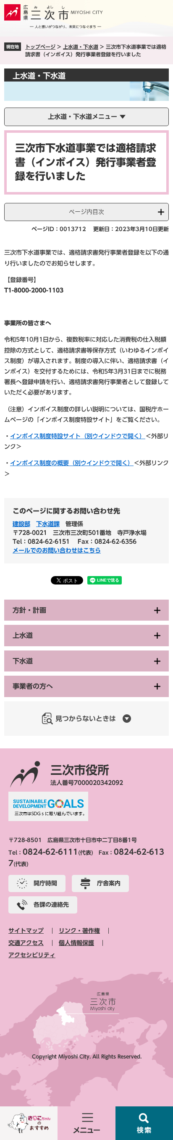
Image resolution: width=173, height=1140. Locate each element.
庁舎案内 (109, 883)
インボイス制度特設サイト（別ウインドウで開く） (77, 436)
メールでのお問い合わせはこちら (57, 550)
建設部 (21, 524)
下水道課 (48, 524)
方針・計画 (29, 610)
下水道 (23, 661)
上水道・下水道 (80, 46)
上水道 (23, 635)
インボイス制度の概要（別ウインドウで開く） (72, 463)
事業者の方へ (33, 686)
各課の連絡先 (51, 905)
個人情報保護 (76, 943)
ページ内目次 (86, 212)
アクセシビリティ (31, 955)
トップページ (40, 46)
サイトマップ (26, 931)
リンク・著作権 (79, 931)
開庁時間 (45, 883)
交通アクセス (26, 943)
